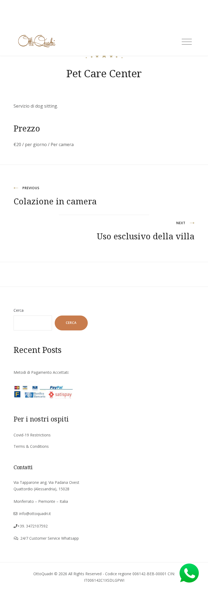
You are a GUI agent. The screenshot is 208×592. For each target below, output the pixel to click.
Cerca (19, 310)
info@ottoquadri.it (35, 513)
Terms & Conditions (31, 446)
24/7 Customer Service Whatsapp (49, 538)
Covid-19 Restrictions (32, 434)
